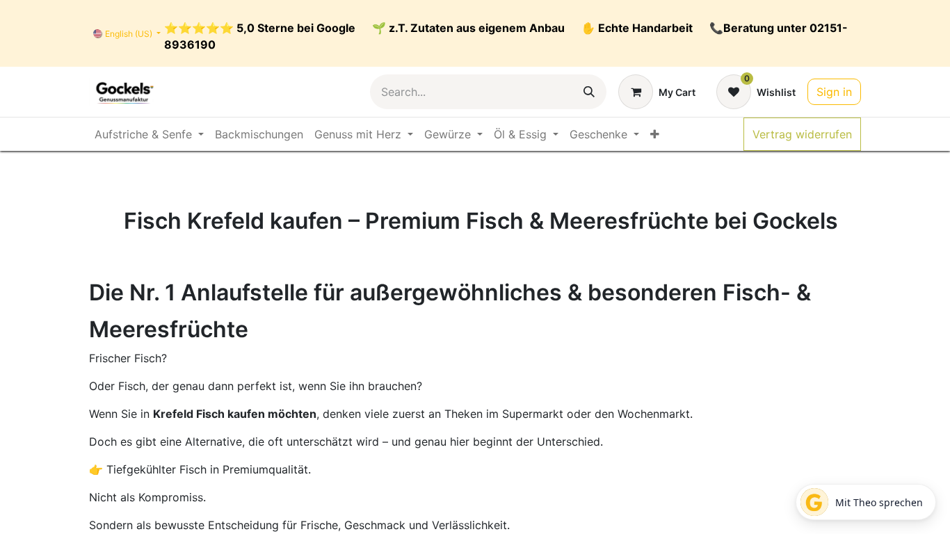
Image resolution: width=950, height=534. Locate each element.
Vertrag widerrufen (802, 134)
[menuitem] (149, 134)
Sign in (834, 92)
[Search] (589, 91)
